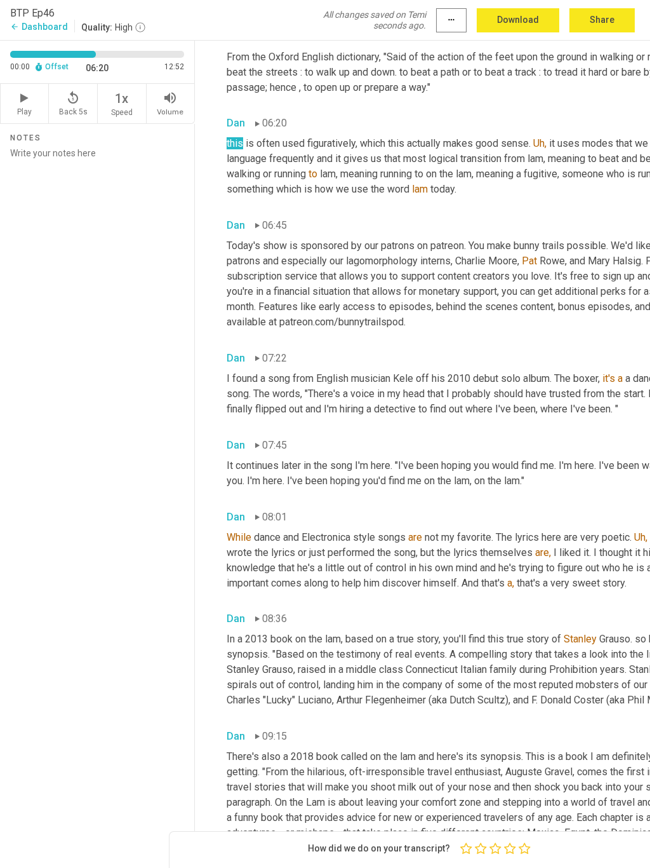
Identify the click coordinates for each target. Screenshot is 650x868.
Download (518, 20)
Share (602, 20)
